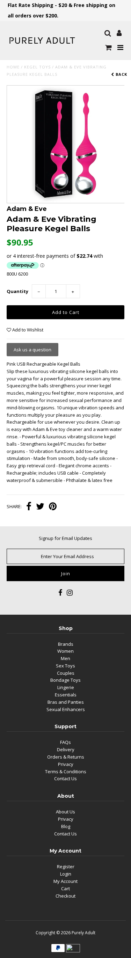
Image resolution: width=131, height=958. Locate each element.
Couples (65, 673)
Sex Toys (65, 666)
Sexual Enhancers (65, 709)
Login (65, 874)
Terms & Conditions (65, 771)
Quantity (17, 291)
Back (120, 74)
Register (65, 866)
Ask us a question (32, 349)
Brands (65, 644)
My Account (65, 881)
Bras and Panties (66, 702)
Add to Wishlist (27, 330)
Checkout (65, 896)
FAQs (65, 742)
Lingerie (65, 687)
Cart (65, 888)
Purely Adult (83, 933)
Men (65, 658)
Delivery (65, 749)
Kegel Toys (37, 67)
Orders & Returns (65, 757)
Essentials (66, 695)
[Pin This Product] (53, 507)
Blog (65, 826)
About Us (65, 812)
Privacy (65, 764)
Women (65, 651)
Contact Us (65, 778)
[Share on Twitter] (40, 507)
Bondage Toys (65, 680)
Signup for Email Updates (65, 538)
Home (13, 67)
